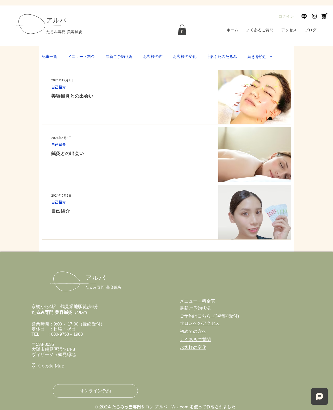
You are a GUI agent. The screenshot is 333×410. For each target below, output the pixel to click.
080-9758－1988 (67, 334)
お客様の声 (153, 56)
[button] (182, 30)
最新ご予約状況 (119, 56)
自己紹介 (58, 87)
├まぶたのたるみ (222, 56)
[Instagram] (314, 16)
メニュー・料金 (81, 56)
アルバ (95, 277)
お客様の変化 (184, 56)
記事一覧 (49, 56)
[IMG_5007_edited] (324, 16)
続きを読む (257, 56)
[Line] (304, 16)
